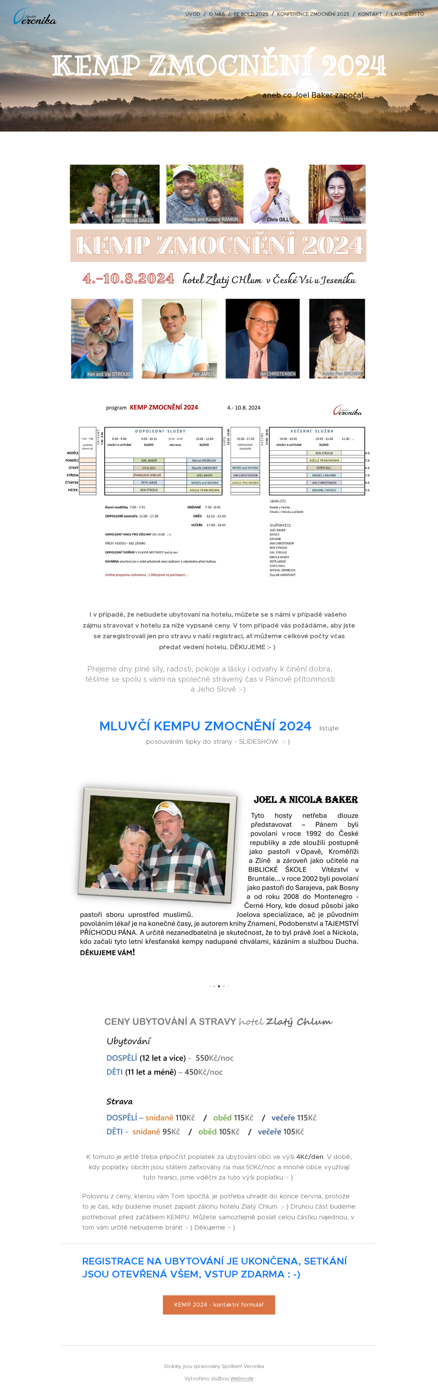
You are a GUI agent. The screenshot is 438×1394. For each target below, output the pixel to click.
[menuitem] (195, 14)
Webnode (242, 1379)
